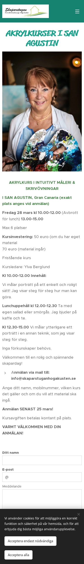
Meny (77, 11)
